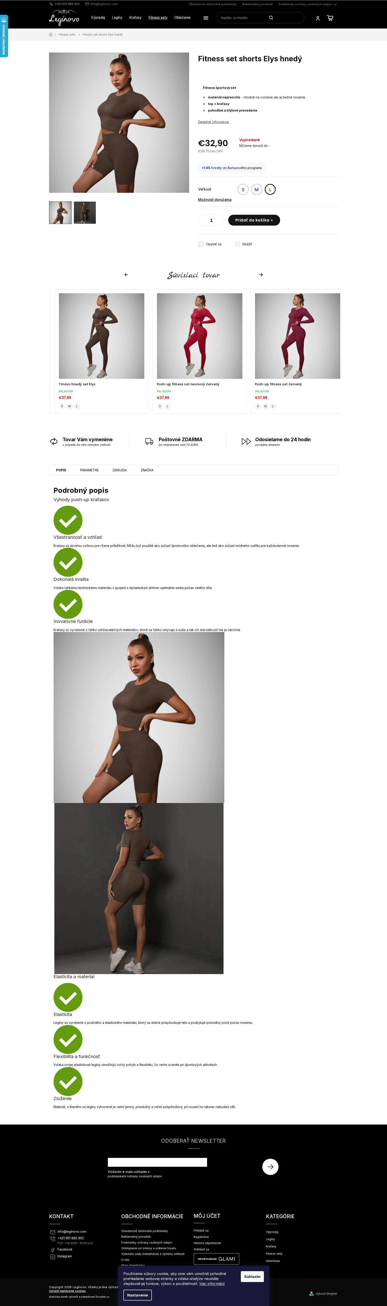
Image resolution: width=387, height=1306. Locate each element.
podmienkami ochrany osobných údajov (135, 1176)
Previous (127, 275)
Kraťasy (271, 1246)
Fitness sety (274, 1253)
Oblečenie (273, 1261)
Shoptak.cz (102, 1296)
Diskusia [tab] (120, 470)
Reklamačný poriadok (257, 4)
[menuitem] (97, 17)
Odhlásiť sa (201, 1249)
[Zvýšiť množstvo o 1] (220, 221)
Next (262, 275)
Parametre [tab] (89, 470)
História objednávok (207, 1243)
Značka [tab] (147, 470)
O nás (125, 1259)
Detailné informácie (213, 122)
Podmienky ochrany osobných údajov (305, 4)
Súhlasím (252, 1276)
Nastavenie (137, 1295)
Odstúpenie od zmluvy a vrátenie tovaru (148, 1248)
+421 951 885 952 (71, 1238)
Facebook (65, 1249)
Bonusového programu (245, 168)
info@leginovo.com (72, 1231)
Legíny (270, 1239)
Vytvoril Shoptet (326, 1293)
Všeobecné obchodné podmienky (213, 4)
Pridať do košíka (252, 220)
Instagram (65, 1256)
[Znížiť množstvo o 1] (202, 221)
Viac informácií (212, 1283)
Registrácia (201, 1237)
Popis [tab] (61, 470)
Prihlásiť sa (272, 1167)
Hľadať (273, 17)
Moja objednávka (133, 1265)
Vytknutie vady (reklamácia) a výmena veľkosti (153, 1254)
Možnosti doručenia (215, 200)
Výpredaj (272, 1232)
